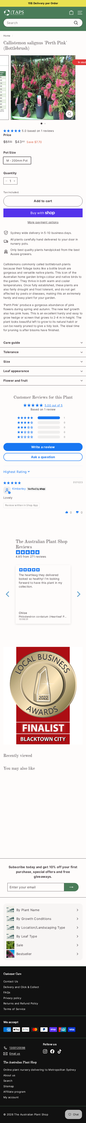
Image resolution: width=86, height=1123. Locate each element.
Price (7, 135)
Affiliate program (14, 1091)
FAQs (6, 992)
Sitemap (8, 1086)
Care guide (11, 343)
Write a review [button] (43, 447)
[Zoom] (69, 114)
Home (6, 35)
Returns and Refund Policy (20, 1003)
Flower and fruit (15, 380)
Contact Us (10, 981)
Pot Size (9, 152)
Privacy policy (12, 998)
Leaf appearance (16, 371)
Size (6, 361)
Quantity (10, 173)
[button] (12, 130)
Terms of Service (14, 1009)
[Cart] (71, 13)
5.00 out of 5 (54, 405)
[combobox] (43, 23)
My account (11, 1097)
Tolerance (11, 352)
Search (7, 1080)
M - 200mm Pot (17, 160)
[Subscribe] (71, 887)
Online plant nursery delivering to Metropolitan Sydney (39, 1069)
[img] (12, 483)
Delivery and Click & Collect (21, 987)
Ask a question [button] (43, 457)
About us (9, 1075)
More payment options (43, 222)
